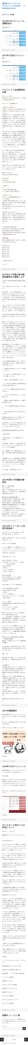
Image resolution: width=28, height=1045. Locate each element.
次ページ (26, 1039)
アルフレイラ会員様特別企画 (13, 90)
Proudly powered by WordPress (9, 1043)
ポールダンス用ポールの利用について (13, 826)
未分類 (13, 50)
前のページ (2, 1039)
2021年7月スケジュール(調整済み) (13, 22)
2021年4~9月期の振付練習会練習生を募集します (13, 275)
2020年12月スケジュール (14, 766)
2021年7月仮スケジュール (13, 56)
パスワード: (4, 1026)
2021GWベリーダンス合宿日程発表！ (13, 527)
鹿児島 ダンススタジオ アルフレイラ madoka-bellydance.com (11, 5)
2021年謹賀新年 (9, 710)
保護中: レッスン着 (11, 1015)
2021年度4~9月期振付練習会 (13, 480)
